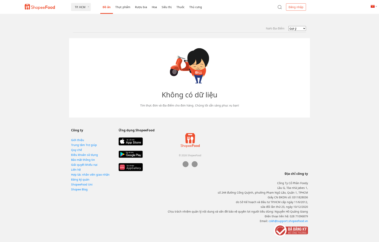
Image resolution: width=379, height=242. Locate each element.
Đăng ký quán (80, 179)
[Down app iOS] (131, 141)
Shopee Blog (79, 189)
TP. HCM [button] (80, 7)
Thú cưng (195, 7)
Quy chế (76, 150)
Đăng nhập (296, 7)
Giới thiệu (77, 140)
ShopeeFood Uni (82, 184)
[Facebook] (186, 166)
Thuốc (180, 7)
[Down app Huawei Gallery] (131, 167)
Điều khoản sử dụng (84, 155)
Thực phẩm (122, 7)
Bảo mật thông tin (83, 160)
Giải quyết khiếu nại (84, 165)
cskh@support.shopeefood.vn (288, 221)
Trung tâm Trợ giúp (84, 145)
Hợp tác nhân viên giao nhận (90, 174)
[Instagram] (195, 166)
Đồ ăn (107, 7)
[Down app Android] (131, 154)
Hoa (154, 7)
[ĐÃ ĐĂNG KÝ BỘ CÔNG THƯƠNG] (290, 230)
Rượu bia (141, 7)
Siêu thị (167, 7)
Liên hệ (76, 169)
